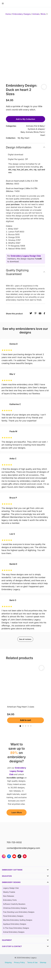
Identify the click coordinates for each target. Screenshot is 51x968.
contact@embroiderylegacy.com (23, 848)
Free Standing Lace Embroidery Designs (18, 912)
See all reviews (25, 639)
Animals (35, 14)
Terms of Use (32, 962)
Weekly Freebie (9, 892)
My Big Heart (23, 138)
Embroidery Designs (21, 14)
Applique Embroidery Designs (14, 924)
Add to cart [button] (25, 720)
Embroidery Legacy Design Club (26, 256)
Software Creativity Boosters (14, 904)
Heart (42, 135)
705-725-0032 (14, 842)
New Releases (8, 896)
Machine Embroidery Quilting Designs (17, 920)
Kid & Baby (39, 126)
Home (8, 14)
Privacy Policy (19, 962)
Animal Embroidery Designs (13, 932)
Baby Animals (27, 132)
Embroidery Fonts (10, 900)
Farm (42, 132)
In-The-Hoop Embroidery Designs (16, 928)
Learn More (16, 812)
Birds (43, 14)
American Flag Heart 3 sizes (20, 707)
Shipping (8, 962)
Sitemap (43, 962)
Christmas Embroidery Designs (15, 908)
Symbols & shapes (36, 129)
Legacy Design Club (11, 888)
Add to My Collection (25, 119)
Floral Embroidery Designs (13, 916)
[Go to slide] (20, 726)
